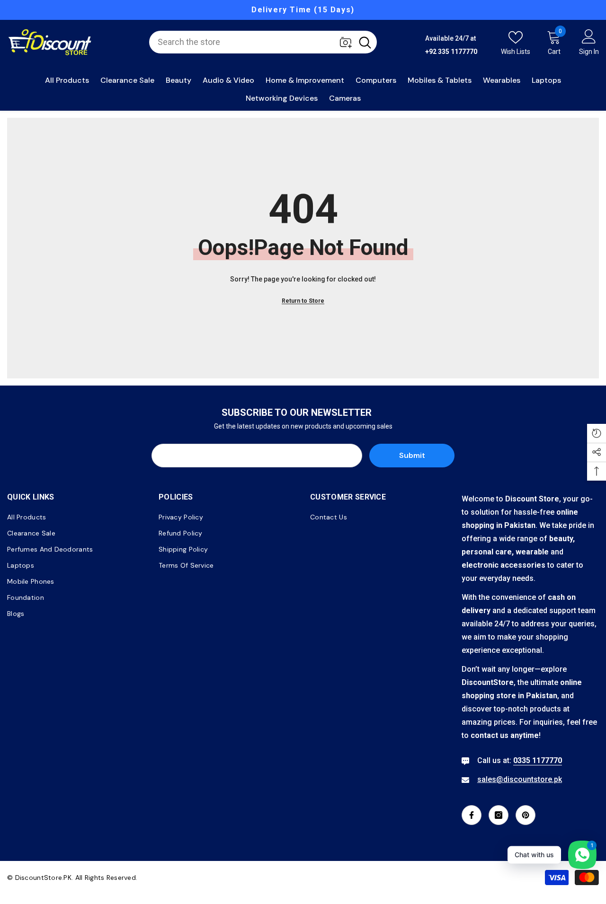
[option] (303, 9)
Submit (412, 455)
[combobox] (251, 42)
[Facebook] (471, 815)
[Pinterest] (525, 815)
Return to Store (303, 301)
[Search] (263, 42)
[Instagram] (498, 815)
